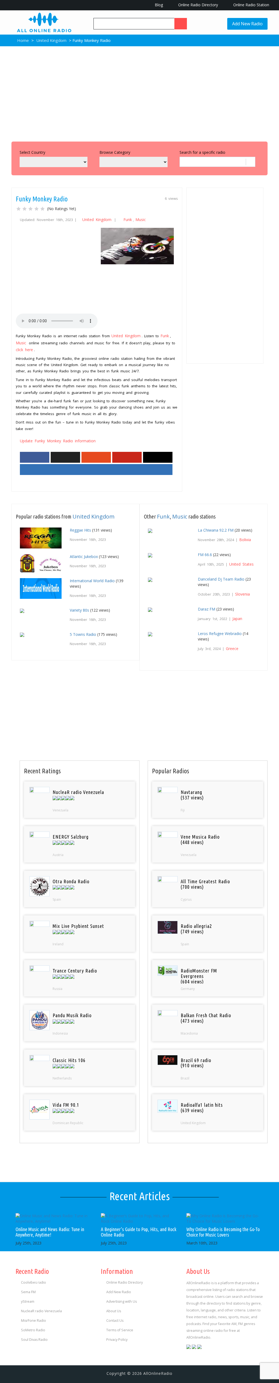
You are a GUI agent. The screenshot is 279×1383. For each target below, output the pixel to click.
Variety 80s (79, 610)
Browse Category (114, 152)
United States (241, 564)
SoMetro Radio (33, 1330)
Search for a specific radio (202, 152)
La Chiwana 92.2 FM (215, 530)
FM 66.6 (205, 554)
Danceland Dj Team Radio (221, 579)
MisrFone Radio (33, 1320)
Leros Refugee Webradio (220, 633)
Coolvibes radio (33, 1282)
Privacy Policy (117, 1339)
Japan (237, 618)
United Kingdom (51, 40)
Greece (232, 648)
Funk (127, 219)
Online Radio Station (250, 4)
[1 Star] (18, 208)
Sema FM (28, 1292)
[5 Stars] (42, 208)
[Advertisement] (139, 92)
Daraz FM (206, 609)
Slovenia (242, 594)
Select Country (32, 152)
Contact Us (114, 1320)
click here (24, 349)
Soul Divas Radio (34, 1339)
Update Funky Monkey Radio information (58, 440)
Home (22, 40)
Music (140, 219)
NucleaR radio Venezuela (41, 1311)
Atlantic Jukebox (84, 556)
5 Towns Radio (83, 634)
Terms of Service (119, 1330)
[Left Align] (180, 23)
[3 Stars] (30, 208)
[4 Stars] (36, 208)
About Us (113, 1311)
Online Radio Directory (197, 4)
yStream (27, 1301)
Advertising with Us (121, 1301)
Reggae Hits (80, 530)
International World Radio (92, 580)
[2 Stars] (24, 208)
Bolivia (245, 539)
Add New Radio (247, 24)
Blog (158, 4)
